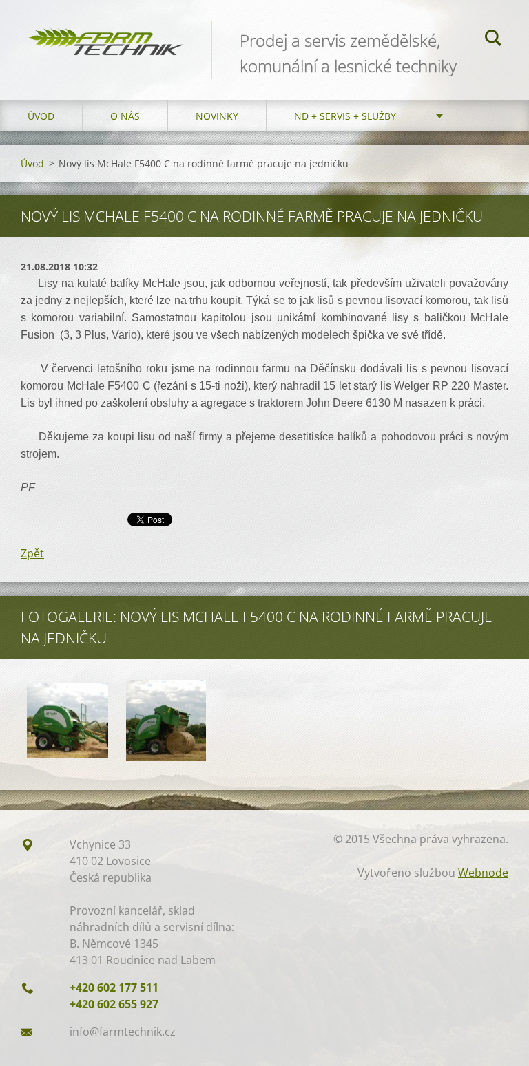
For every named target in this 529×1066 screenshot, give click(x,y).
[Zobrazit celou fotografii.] (67, 720)
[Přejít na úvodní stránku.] (105, 32)
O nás (125, 115)
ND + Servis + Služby (345, 115)
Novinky (217, 115)
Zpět (32, 553)
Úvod (41, 115)
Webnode (483, 872)
